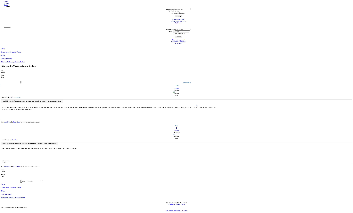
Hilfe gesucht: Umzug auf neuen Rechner (13, 62)
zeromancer (187, 82)
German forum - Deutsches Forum (11, 52)
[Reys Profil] (176, 128)
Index (6, 1)
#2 (12, 140)
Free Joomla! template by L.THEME (176, 210)
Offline (176, 88)
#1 (12, 97)
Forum (3, 48)
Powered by (171, 204)
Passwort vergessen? (178, 19)
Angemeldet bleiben (179, 13)
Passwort (170, 11)
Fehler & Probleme (6, 58)
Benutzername (170, 9)
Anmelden (178, 16)
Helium (3, 55)
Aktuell (6, 3)
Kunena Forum (180, 204)
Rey (176, 125)
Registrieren (178, 23)
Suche (6, 5)
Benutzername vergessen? (178, 21)
